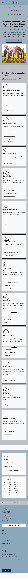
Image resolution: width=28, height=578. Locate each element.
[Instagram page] (5, 551)
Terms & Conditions (12, 559)
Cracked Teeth (7, 319)
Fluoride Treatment (8, 141)
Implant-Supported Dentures (11, 252)
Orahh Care (23, 559)
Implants (6, 229)
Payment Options (6, 543)
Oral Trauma (7, 285)
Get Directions (14, 470)
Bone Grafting (7, 288)
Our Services (5, 533)
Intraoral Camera (8, 105)
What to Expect (5, 540)
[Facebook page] (2, 551)
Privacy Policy (4, 559)
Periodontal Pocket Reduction (11, 193)
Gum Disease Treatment (10, 190)
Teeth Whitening (8, 437)
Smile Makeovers (8, 434)
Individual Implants (8, 255)
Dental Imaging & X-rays (9, 110)
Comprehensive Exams (9, 108)
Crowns (6, 227)
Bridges (6, 224)
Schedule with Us (14, 41)
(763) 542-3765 (15, 10)
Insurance (4, 547)
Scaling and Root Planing (10, 196)
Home (3, 530)
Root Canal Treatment (9, 317)
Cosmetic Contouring (9, 431)
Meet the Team (5, 537)
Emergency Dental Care (9, 352)
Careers (18, 559)
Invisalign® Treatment (9, 380)
